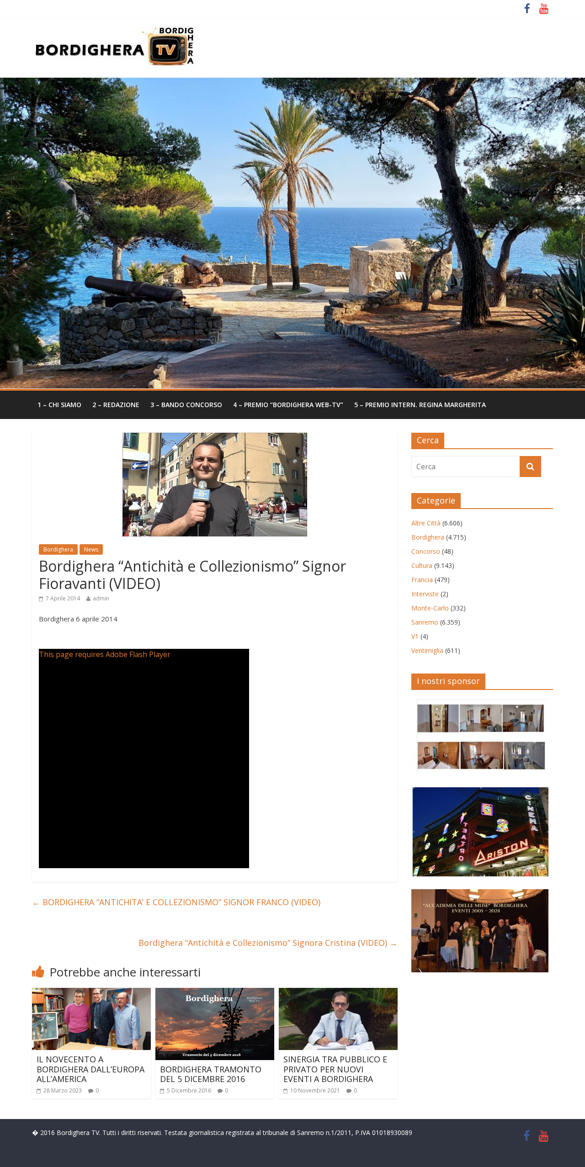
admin (101, 598)
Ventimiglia (427, 650)
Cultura (421, 565)
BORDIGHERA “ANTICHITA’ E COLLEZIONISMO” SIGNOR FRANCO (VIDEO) (176, 901)
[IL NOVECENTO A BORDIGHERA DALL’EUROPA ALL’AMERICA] (91, 993)
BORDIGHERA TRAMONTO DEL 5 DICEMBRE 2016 (210, 1074)
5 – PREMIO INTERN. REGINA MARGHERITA (420, 404)
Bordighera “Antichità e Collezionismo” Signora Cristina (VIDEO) (268, 942)
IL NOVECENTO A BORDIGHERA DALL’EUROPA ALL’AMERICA (90, 1069)
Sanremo (424, 622)
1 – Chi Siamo (59, 404)
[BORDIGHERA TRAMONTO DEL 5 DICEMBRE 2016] (214, 993)
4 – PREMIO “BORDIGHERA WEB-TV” (288, 404)
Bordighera (58, 549)
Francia (422, 579)
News (91, 549)
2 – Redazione (115, 404)
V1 (415, 636)
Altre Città (426, 523)
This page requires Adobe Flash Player (104, 654)
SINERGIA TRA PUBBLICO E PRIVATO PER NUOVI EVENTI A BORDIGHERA (335, 1069)
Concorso (425, 551)
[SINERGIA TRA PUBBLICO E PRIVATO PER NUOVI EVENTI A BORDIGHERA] (338, 993)
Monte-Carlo (430, 608)
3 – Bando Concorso (186, 404)
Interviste (425, 593)
